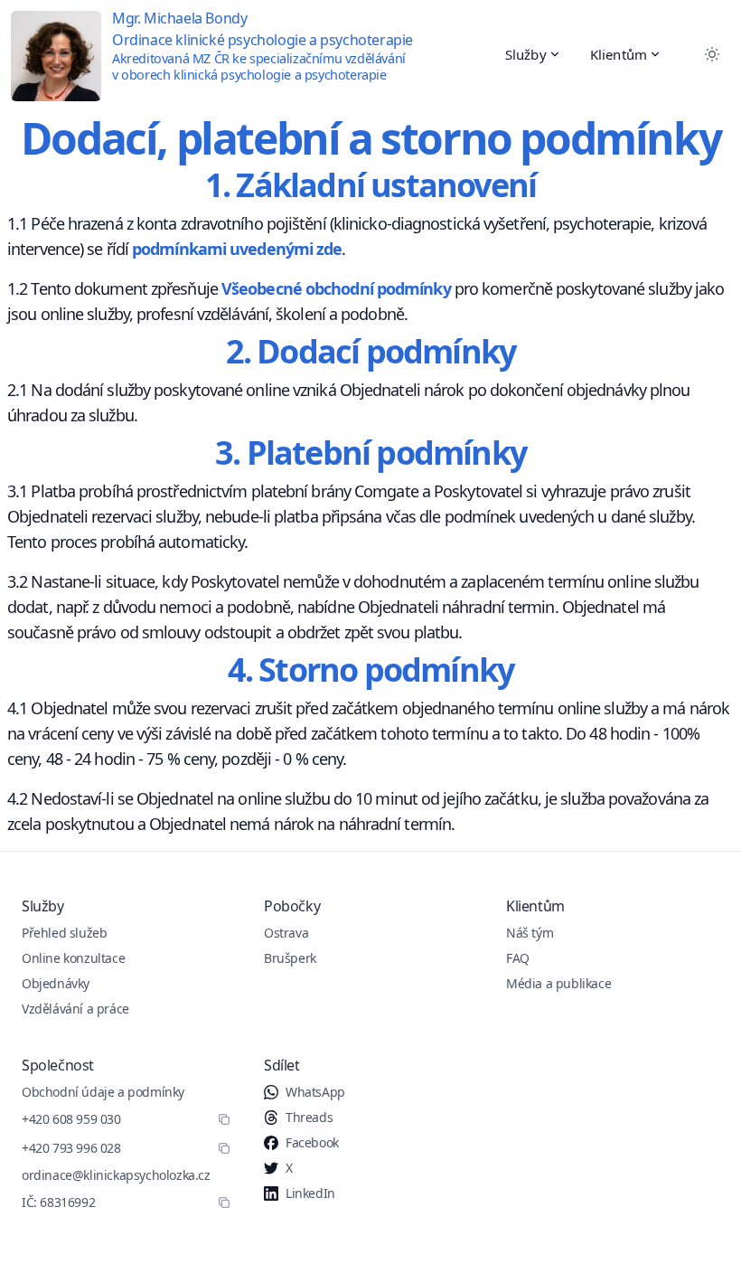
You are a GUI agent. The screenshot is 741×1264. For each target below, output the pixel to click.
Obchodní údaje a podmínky (103, 1091)
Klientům (618, 54)
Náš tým (529, 932)
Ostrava (286, 932)
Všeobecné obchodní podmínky (336, 288)
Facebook (312, 1142)
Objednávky (55, 983)
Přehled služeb (64, 932)
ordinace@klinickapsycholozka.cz (116, 1175)
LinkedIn (310, 1193)
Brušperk (290, 958)
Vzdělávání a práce (75, 1008)
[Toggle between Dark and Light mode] (712, 54)
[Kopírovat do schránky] (224, 1119)
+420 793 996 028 (71, 1147)
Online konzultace (73, 958)
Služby (526, 54)
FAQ (518, 958)
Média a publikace (558, 983)
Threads (309, 1117)
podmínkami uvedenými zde (237, 248)
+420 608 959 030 (71, 1118)
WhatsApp (315, 1091)
